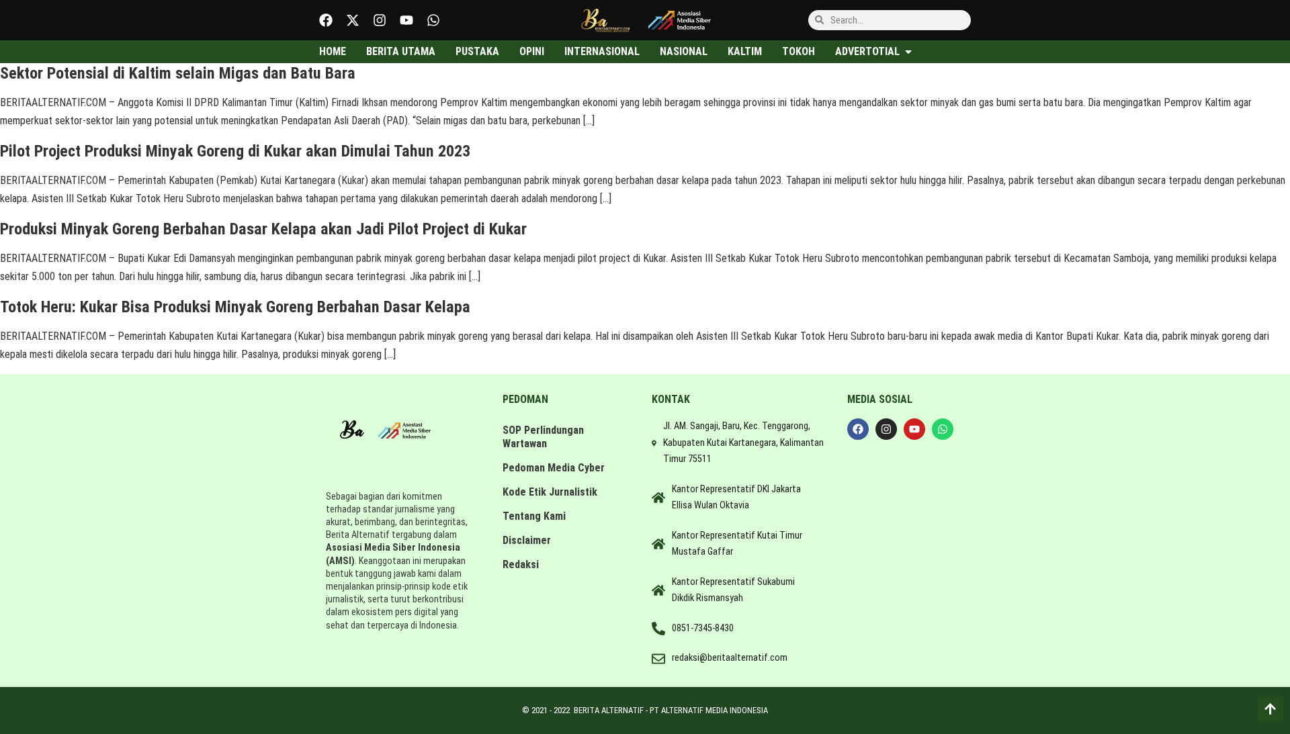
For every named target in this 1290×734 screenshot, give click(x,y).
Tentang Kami (534, 516)
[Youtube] (406, 20)
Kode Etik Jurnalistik (550, 492)
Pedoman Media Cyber (554, 467)
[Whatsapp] (433, 20)
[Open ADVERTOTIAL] (908, 52)
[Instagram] (379, 20)
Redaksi (521, 564)
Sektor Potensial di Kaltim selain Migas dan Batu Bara (177, 73)
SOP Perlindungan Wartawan (543, 437)
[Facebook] (326, 20)
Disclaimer (527, 540)
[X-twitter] (352, 20)
